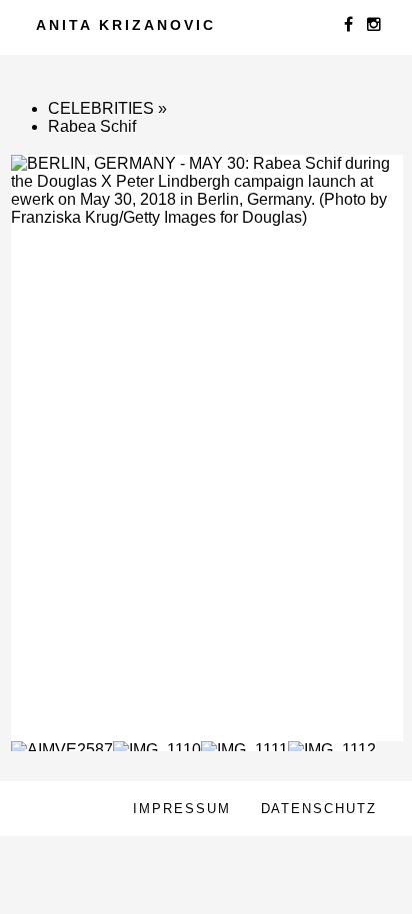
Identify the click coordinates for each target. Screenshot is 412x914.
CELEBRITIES (101, 108)
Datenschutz (319, 808)
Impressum (182, 808)
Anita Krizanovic (126, 25)
